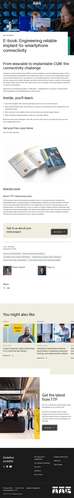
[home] (37, 3)
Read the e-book (11, 188)
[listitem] (20, 339)
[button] (5, 3)
